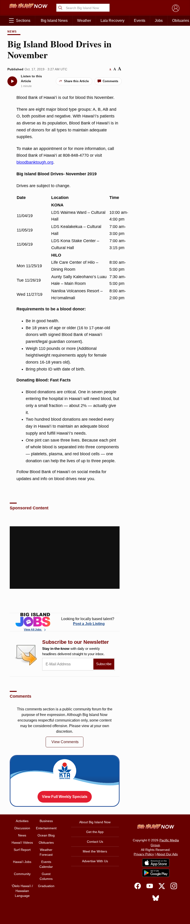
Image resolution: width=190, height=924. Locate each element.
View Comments (65, 742)
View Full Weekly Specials (64, 797)
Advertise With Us (95, 861)
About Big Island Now (95, 822)
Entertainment (46, 828)
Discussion (22, 828)
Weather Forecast (46, 852)
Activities (22, 821)
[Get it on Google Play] (155, 873)
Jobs (159, 21)
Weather (84, 21)
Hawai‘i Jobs (22, 862)
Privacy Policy (144, 854)
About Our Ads (167, 854)
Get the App (95, 832)
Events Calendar (46, 864)
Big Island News (54, 21)
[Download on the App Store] (155, 863)
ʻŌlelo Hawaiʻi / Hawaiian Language (22, 891)
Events (139, 21)
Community (22, 874)
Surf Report (22, 850)
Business (46, 821)
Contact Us (95, 841)
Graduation (46, 886)
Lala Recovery (112, 21)
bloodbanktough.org (34, 162)
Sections (23, 21)
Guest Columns (46, 876)
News (12, 31)
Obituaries (46, 842)
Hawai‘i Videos (22, 842)
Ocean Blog (46, 835)
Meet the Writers (95, 851)
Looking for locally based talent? (87, 621)
